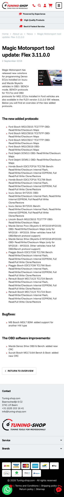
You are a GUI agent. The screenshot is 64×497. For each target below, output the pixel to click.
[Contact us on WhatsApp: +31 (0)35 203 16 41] (7, 490)
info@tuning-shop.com (14, 411)
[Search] (39, 5)
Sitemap (40, 489)
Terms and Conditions (27, 485)
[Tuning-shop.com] (15, 5)
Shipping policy (49, 485)
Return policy (26, 489)
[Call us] (34, 5)
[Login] (45, 5)
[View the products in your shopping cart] (50, 5)
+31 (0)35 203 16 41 (13, 408)
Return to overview (20, 370)
